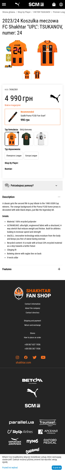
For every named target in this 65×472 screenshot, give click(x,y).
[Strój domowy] (12, 139)
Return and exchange (32, 325)
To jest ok (57, 467)
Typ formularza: (11, 129)
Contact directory (32, 313)
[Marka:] (55, 98)
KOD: (7, 89)
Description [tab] (8, 196)
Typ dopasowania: (13, 149)
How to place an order (32, 337)
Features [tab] (7, 269)
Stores (32, 333)
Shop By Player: (11, 163)
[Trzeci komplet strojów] (41, 139)
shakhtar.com (23, 362)
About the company (32, 308)
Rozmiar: (8, 169)
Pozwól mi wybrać (10, 467)
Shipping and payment (32, 321)
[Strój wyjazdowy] (26, 139)
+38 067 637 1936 (32, 344)
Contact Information (32, 304)
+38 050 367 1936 (32, 348)
